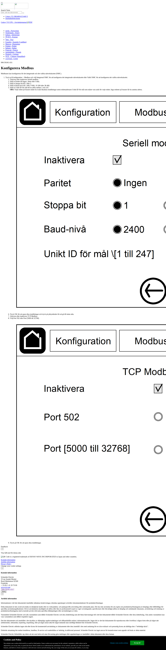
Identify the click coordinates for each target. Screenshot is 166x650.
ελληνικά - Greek (11, 59)
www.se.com (5, 587)
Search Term (5, 10)
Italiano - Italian (11, 48)
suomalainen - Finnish (13, 52)
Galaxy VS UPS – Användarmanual (14, 22)
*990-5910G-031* (7, 589)
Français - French (11, 50)
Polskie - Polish (10, 46)
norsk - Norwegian (12, 31)
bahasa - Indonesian (12, 35)
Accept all (137, 643)
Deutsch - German (12, 54)
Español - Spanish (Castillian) (16, 42)
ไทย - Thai (9, 40)
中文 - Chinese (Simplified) (15, 56)
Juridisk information (8, 562)
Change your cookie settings (119, 643)
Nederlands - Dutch (12, 33)
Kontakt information (8, 560)
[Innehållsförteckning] (2, 25)
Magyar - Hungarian (12, 44)
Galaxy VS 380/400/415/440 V (16, 16)
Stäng (4, 591)
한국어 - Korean (11, 37)
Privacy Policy (6, 564)
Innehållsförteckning (12, 18)
